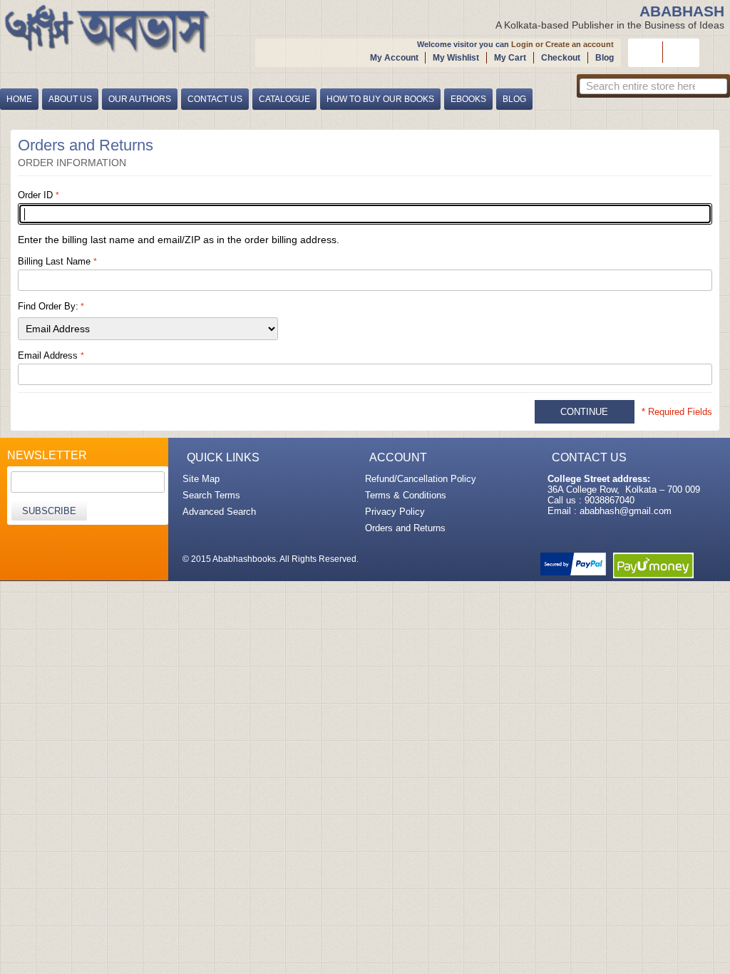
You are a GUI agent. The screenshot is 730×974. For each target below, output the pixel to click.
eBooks (468, 99)
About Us (70, 99)
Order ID (37, 195)
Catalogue (284, 99)
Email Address (49, 355)
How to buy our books (380, 99)
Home (19, 99)
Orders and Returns (405, 528)
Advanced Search (219, 511)
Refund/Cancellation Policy (420, 478)
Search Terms (211, 495)
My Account (394, 58)
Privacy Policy (395, 511)
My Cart (510, 58)
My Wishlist (456, 58)
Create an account (579, 44)
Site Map (201, 478)
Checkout (560, 58)
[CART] (663, 53)
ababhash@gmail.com (626, 511)
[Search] (715, 88)
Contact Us (214, 99)
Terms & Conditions (405, 495)
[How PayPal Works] (573, 564)
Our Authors (139, 99)
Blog (604, 58)
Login (522, 44)
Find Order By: (48, 306)
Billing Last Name (55, 261)
